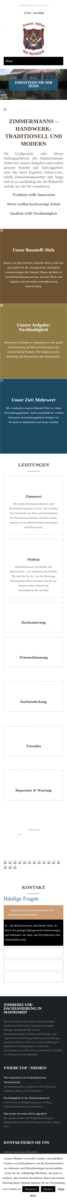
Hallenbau (51, 840)
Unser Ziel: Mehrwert (33, 399)
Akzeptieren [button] (31, 1189)
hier (46, 590)
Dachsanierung (34, 622)
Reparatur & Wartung (33, 790)
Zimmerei (33, 496)
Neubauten (33, 851)
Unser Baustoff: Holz (34, 249)
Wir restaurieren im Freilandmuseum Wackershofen (25, 1080)
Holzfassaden (20, 846)
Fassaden (33, 746)
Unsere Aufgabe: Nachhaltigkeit (33, 327)
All (19, 834)
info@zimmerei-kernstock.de (33, 5)
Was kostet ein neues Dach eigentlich (25, 1113)
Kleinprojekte (45, 846)
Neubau (33, 559)
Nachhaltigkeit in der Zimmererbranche (27, 1097)
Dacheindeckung (33, 702)
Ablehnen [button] (48, 1189)
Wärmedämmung (33, 657)
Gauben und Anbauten (23, 840)
